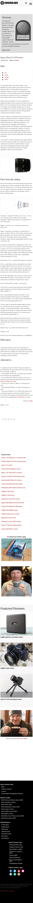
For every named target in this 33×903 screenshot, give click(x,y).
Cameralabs (9, 3)
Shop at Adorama (14, 857)
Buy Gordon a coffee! (15, 849)
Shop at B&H (13, 855)
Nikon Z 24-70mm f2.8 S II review (11, 472)
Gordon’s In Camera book (15, 852)
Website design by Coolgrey (7, 891)
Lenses (3, 791)
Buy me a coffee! (22, 738)
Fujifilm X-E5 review (7, 491)
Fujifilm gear (5, 827)
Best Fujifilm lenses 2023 (9, 811)
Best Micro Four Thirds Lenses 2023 (12, 816)
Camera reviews (6, 789)
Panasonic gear (6, 833)
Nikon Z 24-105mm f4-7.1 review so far (13, 457)
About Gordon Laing (15, 844)
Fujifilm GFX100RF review (9, 510)
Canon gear (5, 824)
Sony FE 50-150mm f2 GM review (11, 506)
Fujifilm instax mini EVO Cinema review (13, 461)
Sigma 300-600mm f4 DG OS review (12, 502)
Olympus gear (5, 831)
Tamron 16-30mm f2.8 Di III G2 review (13, 476)
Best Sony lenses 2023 (8, 818)
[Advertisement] (14, 439)
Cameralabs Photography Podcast (12, 793)
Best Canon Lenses (7, 809)
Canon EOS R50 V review (9, 529)
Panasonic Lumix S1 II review (10, 499)
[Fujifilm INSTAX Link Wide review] (16, 623)
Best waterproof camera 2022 (10, 807)
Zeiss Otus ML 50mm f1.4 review (11, 480)
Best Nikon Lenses (7, 813)
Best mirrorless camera (8, 802)
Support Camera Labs (16, 847)
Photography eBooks (15, 863)
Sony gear (4, 836)
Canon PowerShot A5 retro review (12, 484)
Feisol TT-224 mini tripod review (11, 525)
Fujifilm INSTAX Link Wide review (11, 637)
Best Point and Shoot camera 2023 (12, 800)
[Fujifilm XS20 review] (16, 655)
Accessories (5, 838)
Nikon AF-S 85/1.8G (18, 397)
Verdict (6, 79)
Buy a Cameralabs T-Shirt (16, 860)
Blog (2, 787)
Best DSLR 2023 (6, 804)
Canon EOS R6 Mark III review (10, 469)
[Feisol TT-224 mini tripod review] (16, 686)
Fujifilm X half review (7, 495)
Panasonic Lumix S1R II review (11, 521)
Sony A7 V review (6, 465)
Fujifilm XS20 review (7, 668)
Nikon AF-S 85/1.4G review (7, 381)
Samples (6, 77)
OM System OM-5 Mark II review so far (13, 487)
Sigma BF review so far (8, 517)
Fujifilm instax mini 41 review (10, 514)
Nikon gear (4, 829)
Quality (6, 75)
